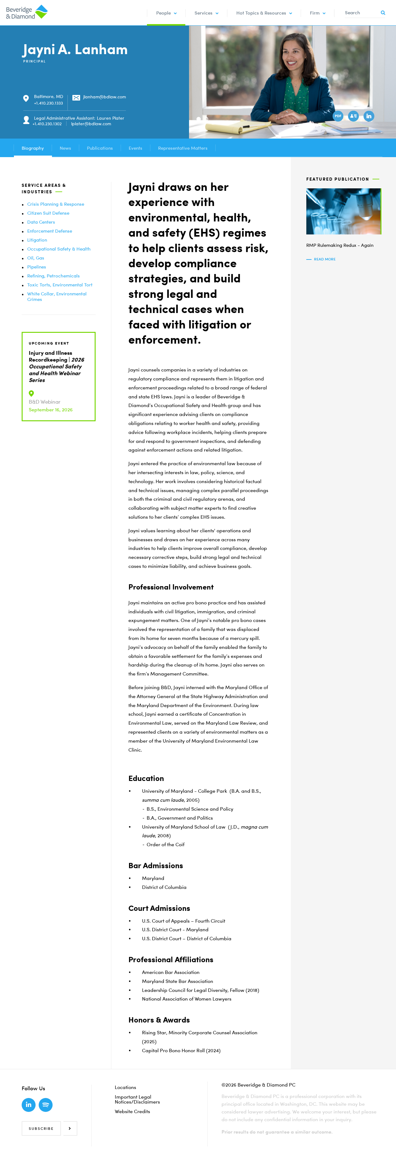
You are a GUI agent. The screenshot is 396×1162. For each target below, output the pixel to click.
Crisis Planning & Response (55, 204)
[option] (292, 82)
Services (204, 12)
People (163, 12)
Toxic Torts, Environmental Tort (60, 284)
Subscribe (41, 1128)
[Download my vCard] (354, 117)
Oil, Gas (35, 257)
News (65, 148)
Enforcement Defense (49, 231)
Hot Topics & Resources (261, 12)
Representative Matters (183, 148)
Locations (125, 1087)
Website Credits (132, 1111)
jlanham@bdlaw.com (104, 96)
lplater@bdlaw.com (91, 123)
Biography (33, 148)
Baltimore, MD (48, 96)
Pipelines (36, 266)
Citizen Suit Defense (48, 213)
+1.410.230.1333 (48, 102)
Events (135, 148)
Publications (100, 148)
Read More (325, 259)
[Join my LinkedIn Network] (370, 117)
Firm (315, 12)
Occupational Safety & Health (59, 248)
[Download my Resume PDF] (339, 117)
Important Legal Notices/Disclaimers (137, 1099)
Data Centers (41, 222)
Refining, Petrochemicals (53, 275)
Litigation (37, 239)
